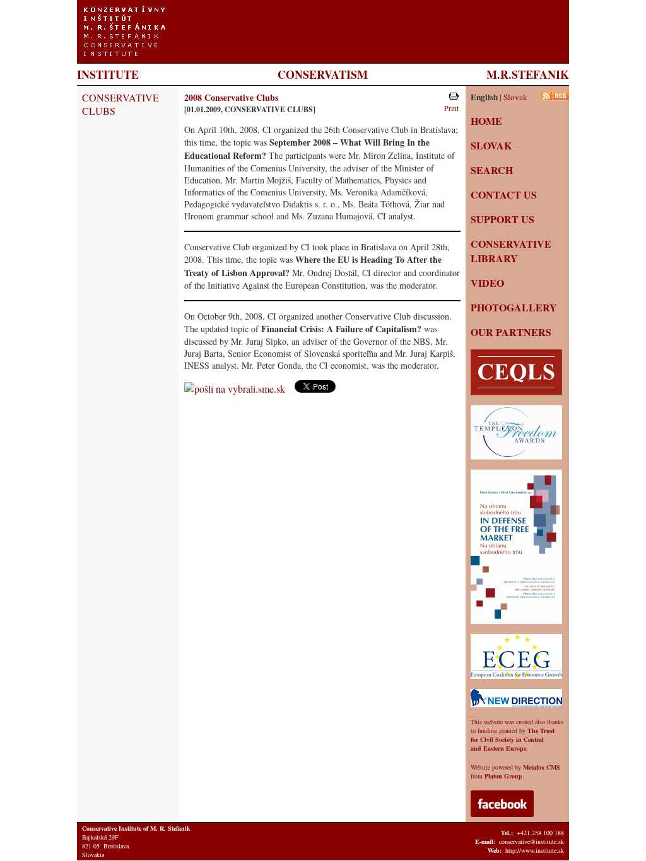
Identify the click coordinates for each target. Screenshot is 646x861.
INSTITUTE (108, 74)
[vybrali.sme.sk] (236, 388)
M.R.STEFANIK (527, 74)
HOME (486, 120)
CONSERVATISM (323, 74)
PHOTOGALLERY (514, 307)
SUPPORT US (502, 219)
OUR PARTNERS (511, 332)
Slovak (515, 97)
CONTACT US (504, 194)
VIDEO (487, 282)
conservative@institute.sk (531, 841)
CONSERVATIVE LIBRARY (511, 250)
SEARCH (492, 170)
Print (451, 108)
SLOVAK (491, 145)
